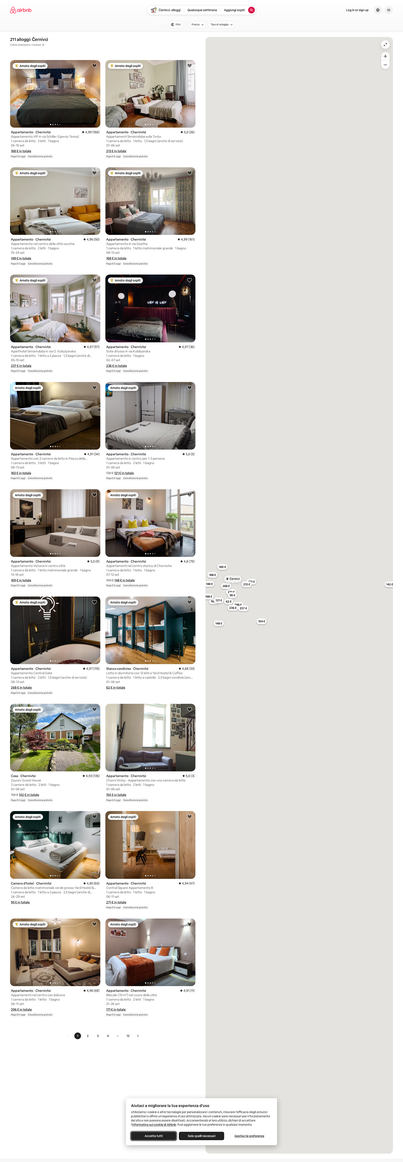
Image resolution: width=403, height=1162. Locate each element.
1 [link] (77, 1036)
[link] (68, 1035)
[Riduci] (385, 65)
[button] (21, 151)
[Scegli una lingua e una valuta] (378, 10)
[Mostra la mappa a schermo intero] (385, 44)
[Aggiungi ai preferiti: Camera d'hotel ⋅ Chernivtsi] (94, 816)
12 (128, 1036)
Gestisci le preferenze (249, 1136)
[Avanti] (137, 1035)
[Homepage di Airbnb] (20, 10)
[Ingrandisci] (385, 56)
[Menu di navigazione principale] (389, 10)
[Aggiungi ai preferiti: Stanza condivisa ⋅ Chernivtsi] (189, 602)
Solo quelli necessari (201, 1136)
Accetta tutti (154, 1136)
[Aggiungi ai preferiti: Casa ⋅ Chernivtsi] (94, 709)
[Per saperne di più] (43, 45)
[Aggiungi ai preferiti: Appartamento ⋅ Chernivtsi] (94, 65)
